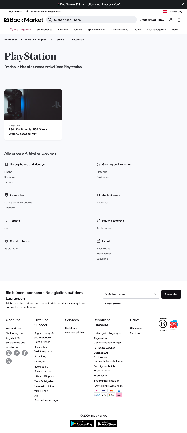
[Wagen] (179, 19)
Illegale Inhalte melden (106, 380)
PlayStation (102, 177)
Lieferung (39, 361)
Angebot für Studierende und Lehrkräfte (15, 343)
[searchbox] (94, 19)
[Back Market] (23, 20)
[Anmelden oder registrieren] (171, 19)
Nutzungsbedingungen (107, 333)
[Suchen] (50, 20)
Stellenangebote (15, 333)
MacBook (9, 207)
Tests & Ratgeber (44, 381)
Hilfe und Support (44, 376)
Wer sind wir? (13, 328)
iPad (6, 228)
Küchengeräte (104, 228)
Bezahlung (40, 356)
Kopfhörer (102, 202)
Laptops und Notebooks (18, 202)
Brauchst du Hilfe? (152, 20)
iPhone (8, 171)
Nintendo (101, 171)
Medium (135, 333)
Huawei (8, 182)
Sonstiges (102, 258)
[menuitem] (44, 30)
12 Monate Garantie (105, 347)
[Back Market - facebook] (25, 353)
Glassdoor (136, 328)
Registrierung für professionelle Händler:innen (44, 337)
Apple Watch (11, 248)
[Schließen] (183, 4)
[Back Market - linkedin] (17, 353)
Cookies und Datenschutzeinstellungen (109, 359)
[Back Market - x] (9, 361)
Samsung (9, 177)
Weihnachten (104, 253)
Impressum (100, 375)
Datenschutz (101, 352)
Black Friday (103, 248)
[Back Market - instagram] (9, 353)
